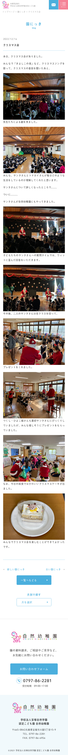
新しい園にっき (16, 569)
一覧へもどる (29, 580)
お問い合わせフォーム (34, 669)
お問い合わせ (53, 5)
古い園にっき (53, 569)
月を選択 (27, 602)
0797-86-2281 (37, 681)
